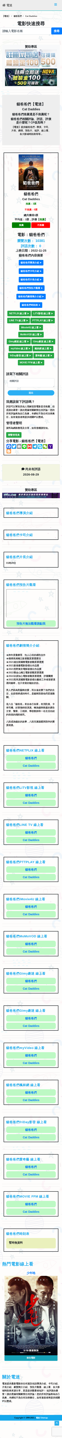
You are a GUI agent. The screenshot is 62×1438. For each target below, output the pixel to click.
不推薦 (40, 225)
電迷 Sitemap (42, 1418)
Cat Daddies (31, 765)
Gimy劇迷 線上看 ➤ (19, 341)
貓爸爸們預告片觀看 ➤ (31, 288)
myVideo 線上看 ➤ (20, 348)
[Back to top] (57, 1423)
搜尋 (57, 31)
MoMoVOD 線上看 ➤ (31, 334)
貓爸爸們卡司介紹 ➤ (31, 271)
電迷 (9, 5)
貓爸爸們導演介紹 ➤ (31, 262)
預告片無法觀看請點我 (31, 623)
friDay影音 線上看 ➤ (20, 355)
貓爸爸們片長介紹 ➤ (31, 279)
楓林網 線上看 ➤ (43, 348)
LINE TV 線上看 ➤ (18, 320)
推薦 (21, 225)
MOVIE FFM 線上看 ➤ (31, 362)
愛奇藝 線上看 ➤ (43, 355)
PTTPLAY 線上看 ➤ (42, 320)
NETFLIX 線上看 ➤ (19, 313)
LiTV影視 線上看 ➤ (43, 313)
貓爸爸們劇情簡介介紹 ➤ (31, 296)
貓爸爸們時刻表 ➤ (31, 305)
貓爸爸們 (31, 758)
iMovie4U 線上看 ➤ (31, 327)
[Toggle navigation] (56, 5)
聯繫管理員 (14, 435)
